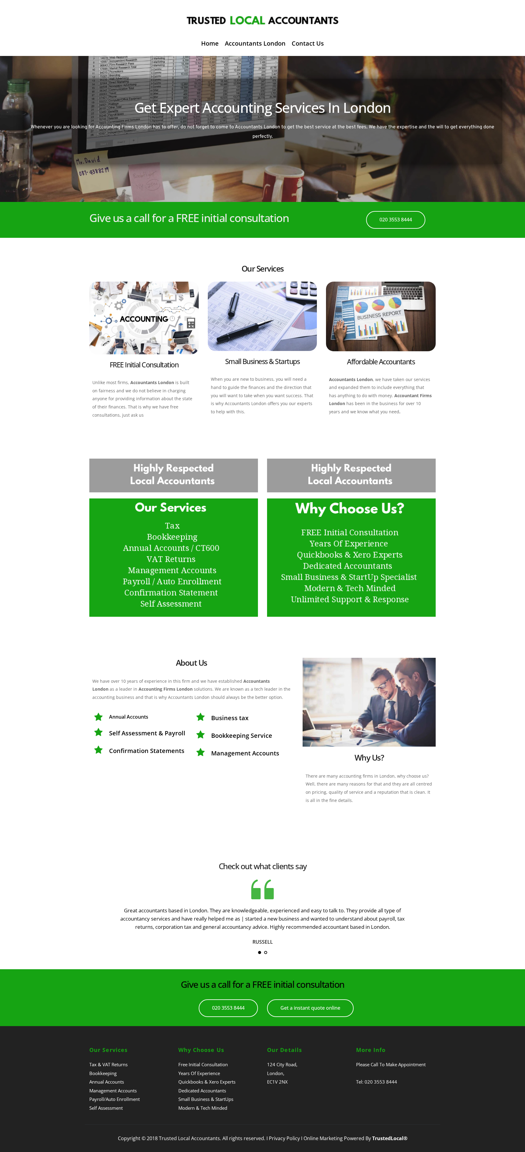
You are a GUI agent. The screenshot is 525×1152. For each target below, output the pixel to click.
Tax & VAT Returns (108, 1064)
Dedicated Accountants (202, 1091)
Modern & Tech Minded (202, 1108)
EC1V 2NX (277, 1082)
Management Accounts (113, 1091)
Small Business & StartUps (205, 1099)
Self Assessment (106, 1108)
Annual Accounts (106, 1082)
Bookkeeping (103, 1073)
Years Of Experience (199, 1073)
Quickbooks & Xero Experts (206, 1082)
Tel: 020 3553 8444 (376, 1082)
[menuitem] (210, 43)
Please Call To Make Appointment (391, 1064)
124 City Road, (282, 1064)
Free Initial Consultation (203, 1064)
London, (275, 1073)
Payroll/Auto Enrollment (114, 1099)
